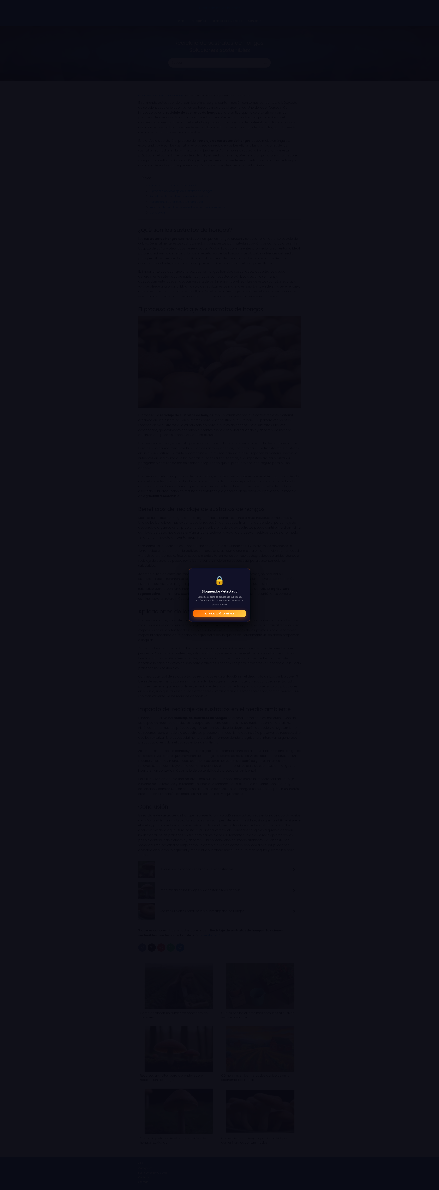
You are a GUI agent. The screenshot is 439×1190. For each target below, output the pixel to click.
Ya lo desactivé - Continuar (219, 613)
